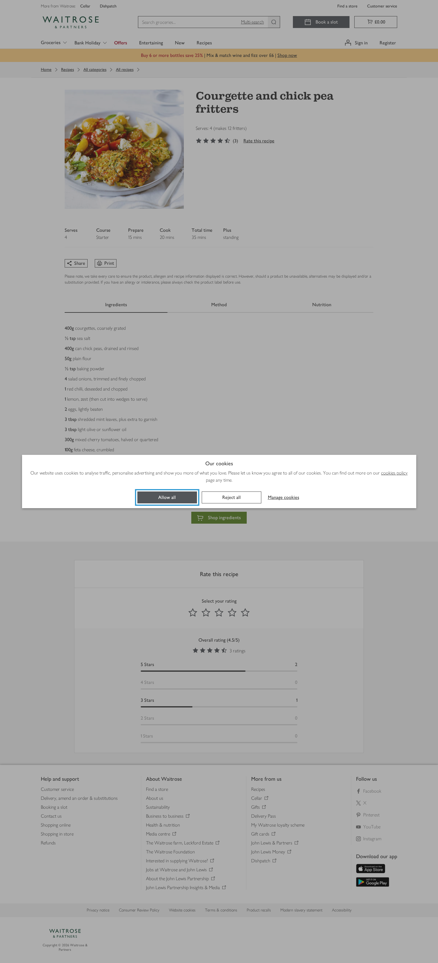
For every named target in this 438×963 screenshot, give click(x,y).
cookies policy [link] (394, 473)
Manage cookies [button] (283, 497)
